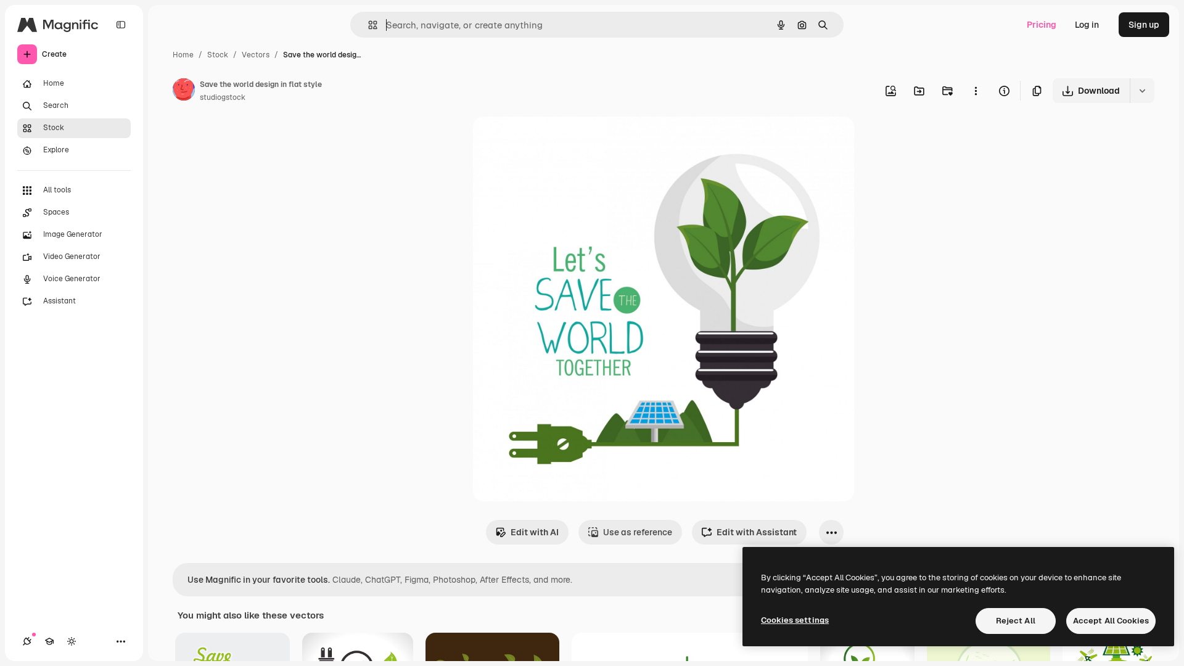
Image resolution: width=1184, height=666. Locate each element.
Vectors (255, 55)
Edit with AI (535, 532)
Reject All (1015, 620)
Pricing (1041, 24)
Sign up (1143, 24)
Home (183, 55)
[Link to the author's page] (184, 91)
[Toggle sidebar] (121, 25)
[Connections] (27, 641)
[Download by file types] (1142, 90)
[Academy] (49, 641)
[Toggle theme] (71, 641)
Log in (1087, 24)
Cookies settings (795, 620)
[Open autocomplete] (368, 25)
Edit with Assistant (757, 532)
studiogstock (222, 97)
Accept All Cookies (1111, 620)
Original (552, 140)
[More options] (975, 90)
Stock (217, 55)
